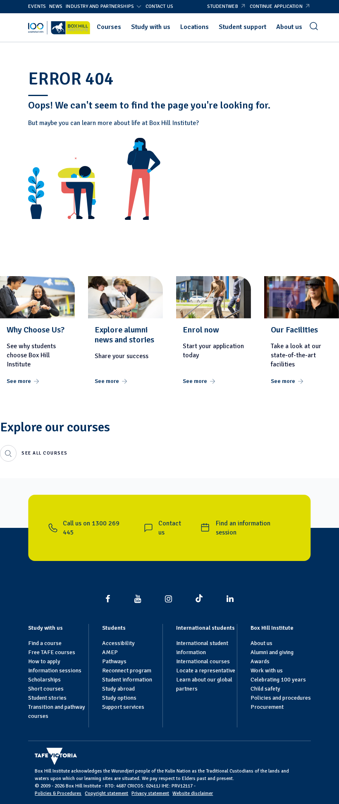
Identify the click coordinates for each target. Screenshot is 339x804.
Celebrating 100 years (278, 679)
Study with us (150, 27)
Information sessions (54, 670)
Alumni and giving (272, 652)
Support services (123, 706)
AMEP (110, 652)
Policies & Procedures (58, 793)
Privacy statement (150, 793)
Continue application (276, 6)
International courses (203, 661)
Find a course (45, 643)
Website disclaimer (192, 793)
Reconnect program (126, 670)
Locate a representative (205, 670)
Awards (260, 661)
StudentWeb (222, 6)
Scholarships (44, 679)
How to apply (44, 661)
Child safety (265, 688)
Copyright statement (106, 793)
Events (37, 6)
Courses (109, 27)
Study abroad (118, 688)
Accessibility (118, 643)
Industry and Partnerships (100, 6)
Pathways (114, 661)
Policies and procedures (281, 697)
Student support (242, 27)
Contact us (159, 6)
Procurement (267, 706)
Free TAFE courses (51, 652)
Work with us (267, 670)
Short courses (46, 688)
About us (289, 27)
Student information (127, 679)
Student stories (47, 697)
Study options (119, 697)
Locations (194, 27)
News (55, 6)
